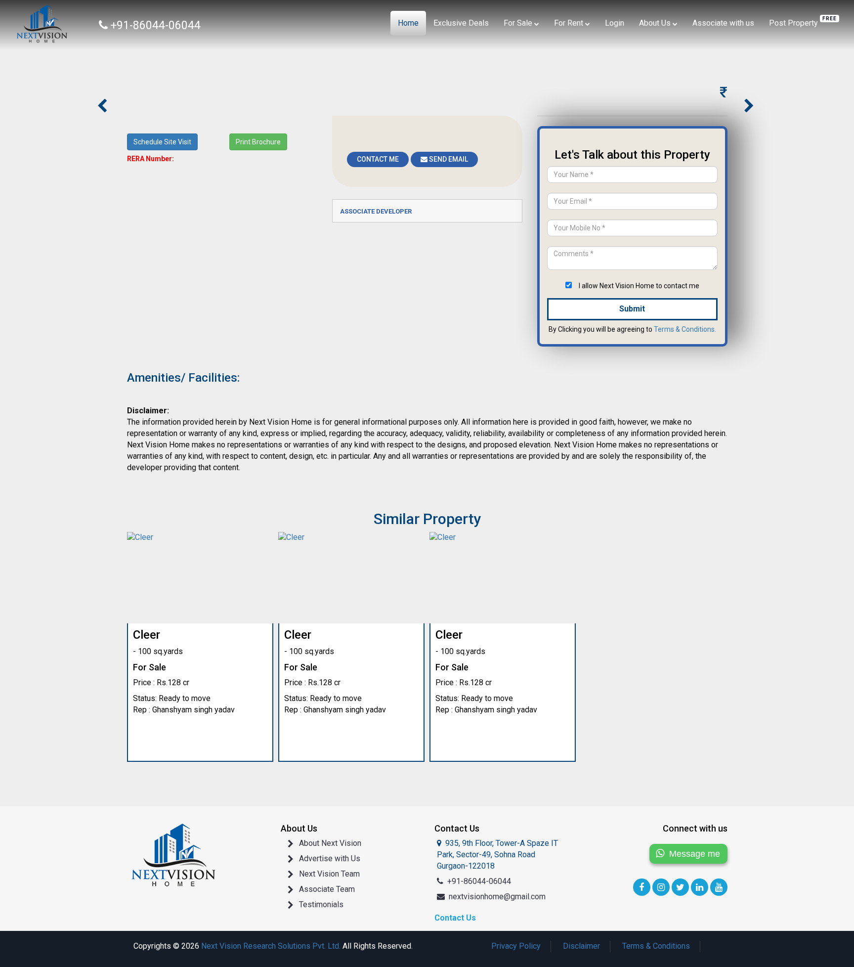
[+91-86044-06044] (37, 22)
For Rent (569, 23)
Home (408, 23)
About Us (656, 23)
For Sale (519, 23)
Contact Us (455, 918)
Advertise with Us (329, 858)
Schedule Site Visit (162, 142)
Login (614, 23)
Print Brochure (258, 142)
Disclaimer (581, 946)
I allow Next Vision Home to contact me (639, 286)
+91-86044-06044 (479, 881)
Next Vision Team (329, 874)
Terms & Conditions (656, 946)
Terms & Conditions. (685, 329)
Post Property (803, 22)
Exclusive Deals (461, 23)
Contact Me (378, 159)
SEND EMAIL (447, 159)
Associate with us (723, 23)
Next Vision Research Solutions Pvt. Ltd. (271, 946)
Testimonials (321, 904)
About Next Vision (330, 843)
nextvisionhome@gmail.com (497, 896)
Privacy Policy (516, 946)
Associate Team (327, 889)
